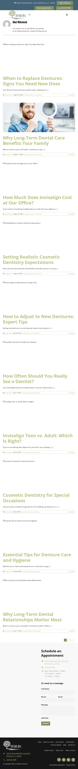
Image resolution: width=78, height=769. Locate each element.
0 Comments (38, 95)
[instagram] (64, 760)
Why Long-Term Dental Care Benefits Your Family (34, 140)
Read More (72, 95)
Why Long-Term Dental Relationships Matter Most (32, 617)
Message (44, 705)
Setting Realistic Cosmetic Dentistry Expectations (31, 259)
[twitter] (59, 760)
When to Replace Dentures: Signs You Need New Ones (33, 81)
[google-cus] (68, 760)
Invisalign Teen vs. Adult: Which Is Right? (38, 438)
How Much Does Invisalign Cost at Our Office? (37, 200)
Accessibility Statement (57, 765)
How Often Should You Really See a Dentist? (35, 378)
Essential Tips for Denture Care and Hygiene (37, 557)
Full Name (45, 689)
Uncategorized (28, 95)
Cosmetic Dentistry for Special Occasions (36, 498)
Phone (43, 697)
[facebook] (73, 760)
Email (60, 697)
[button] (44, 8)
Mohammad (8, 95)
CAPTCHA (44, 718)
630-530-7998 (50, 667)
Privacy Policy (70, 765)
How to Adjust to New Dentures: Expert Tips (38, 319)
